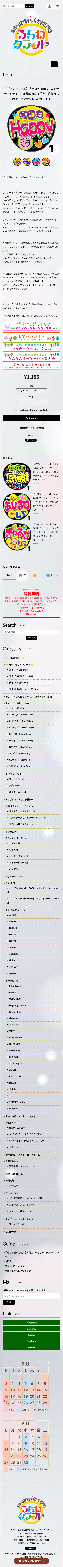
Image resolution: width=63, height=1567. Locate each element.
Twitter (31, 1335)
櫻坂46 (12, 960)
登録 (9, 1302)
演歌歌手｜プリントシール (22, 1166)
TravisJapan (15, 1063)
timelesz (13, 1018)
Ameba (31, 1347)
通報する (31, 435)
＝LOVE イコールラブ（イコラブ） (26, 1134)
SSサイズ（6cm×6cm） (21, 760)
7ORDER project (17, 1102)
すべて (9, 575)
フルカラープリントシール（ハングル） (28, 817)
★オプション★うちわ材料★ (19, 799)
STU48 (12, 947)
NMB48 (13, 928)
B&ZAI (12, 1083)
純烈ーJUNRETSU (14, 1174)
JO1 (11, 1095)
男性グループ (12, 981)
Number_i (14, 1108)
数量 (31, 397)
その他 (12, 973)
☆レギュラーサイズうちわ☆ (19, 1219)
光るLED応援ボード (19, 682)
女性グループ (12, 1122)
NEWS (12, 992)
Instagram (31, 1328)
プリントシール (16, 779)
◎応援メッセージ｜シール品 (19, 806)
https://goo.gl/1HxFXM (44, 285)
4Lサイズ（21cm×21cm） (22, 714)
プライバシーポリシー (16, 1266)
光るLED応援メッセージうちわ (24, 689)
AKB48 (12, 915)
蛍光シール (14, 785)
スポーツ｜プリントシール (22, 1204)
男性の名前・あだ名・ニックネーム (23, 1116)
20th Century (16, 986)
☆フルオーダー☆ (14, 877)
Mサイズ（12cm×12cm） (21, 740)
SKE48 (12, 921)
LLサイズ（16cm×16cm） (22, 727)
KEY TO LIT (15, 1076)
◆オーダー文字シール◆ (17, 703)
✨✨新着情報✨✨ (15, 658)
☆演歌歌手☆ (12, 1161)
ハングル (13, 869)
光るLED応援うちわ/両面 (21, 676)
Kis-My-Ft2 (15, 1012)
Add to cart (31, 418)
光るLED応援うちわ (19, 669)
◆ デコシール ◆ (14, 774)
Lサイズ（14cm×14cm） (21, 734)
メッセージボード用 (19, 862)
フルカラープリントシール (22, 811)
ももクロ (13, 1147)
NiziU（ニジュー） (18, 1128)
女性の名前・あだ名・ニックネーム (23, 1155)
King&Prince (15, 1037)
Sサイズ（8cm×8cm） (20, 753)
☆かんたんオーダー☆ (16, 838)
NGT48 (12, 941)
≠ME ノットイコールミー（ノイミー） (27, 1140)
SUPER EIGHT (16, 999)
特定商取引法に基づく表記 (18, 1271)
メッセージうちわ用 (19, 856)
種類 (31, 385)
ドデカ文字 (11, 831)
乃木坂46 (13, 954)
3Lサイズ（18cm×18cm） (22, 721)
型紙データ (11, 1231)
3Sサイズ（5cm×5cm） (20, 766)
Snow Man (14, 1050)
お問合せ (9, 1261)
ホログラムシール (17, 792)
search (29, 6)
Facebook (31, 1341)
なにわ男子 (14, 1057)
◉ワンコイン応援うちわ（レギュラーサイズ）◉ (29, 696)
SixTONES (14, 1044)
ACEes (12, 1070)
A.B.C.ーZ (14, 1024)
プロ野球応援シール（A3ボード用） (26, 1198)
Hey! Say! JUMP (17, 1005)
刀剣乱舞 (10, 1180)
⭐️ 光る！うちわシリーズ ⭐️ (19, 664)
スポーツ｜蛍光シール (20, 1211)
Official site (31, 1322)
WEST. (12, 1031)
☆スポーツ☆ (12, 1193)
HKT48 (12, 934)
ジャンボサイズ (16, 708)
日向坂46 (13, 966)
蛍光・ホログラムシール (21, 824)
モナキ (12, 1089)
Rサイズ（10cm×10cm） (21, 747)
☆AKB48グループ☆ (15, 910)
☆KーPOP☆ (12, 883)
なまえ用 (13, 849)
